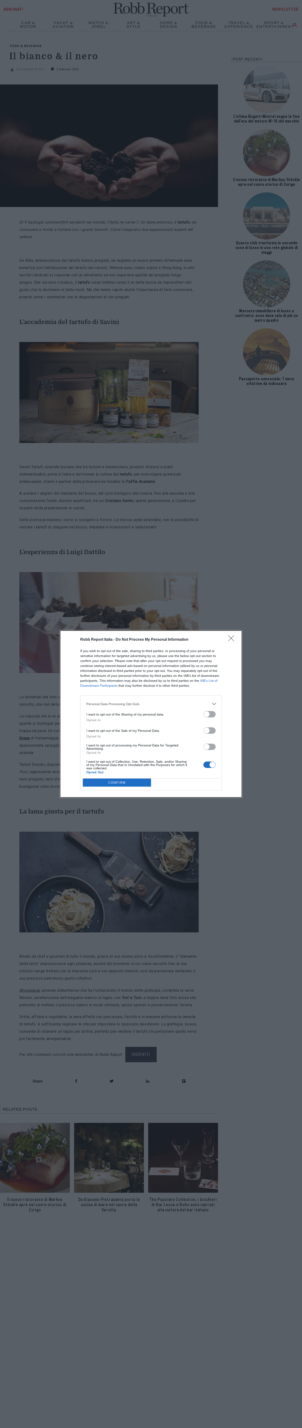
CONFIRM (117, 782)
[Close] (232, 639)
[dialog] (151, 714)
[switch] (209, 714)
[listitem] (151, 703)
